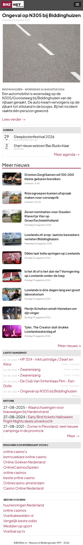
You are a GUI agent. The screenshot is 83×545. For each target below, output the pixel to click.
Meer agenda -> (67, 154)
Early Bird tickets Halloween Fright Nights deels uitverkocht (38, 419)
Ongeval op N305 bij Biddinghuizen (48, 391)
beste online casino (19, 477)
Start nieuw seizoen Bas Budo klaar (41, 145)
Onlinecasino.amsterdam (23, 483)
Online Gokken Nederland (24, 462)
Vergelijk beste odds (20, 520)
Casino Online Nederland (23, 488)
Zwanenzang (30, 369)
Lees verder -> (14, 119)
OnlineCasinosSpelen (21, 467)
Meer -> (73, 436)
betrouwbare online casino (25, 456)
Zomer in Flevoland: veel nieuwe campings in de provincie (40, 428)
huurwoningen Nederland (23, 505)
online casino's (15, 451)
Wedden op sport (17, 526)
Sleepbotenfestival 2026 (34, 136)
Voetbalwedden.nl (18, 515)
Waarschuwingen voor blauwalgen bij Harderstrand (33, 409)
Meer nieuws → (69, 345)
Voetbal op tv (14, 531)
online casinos (14, 472)
